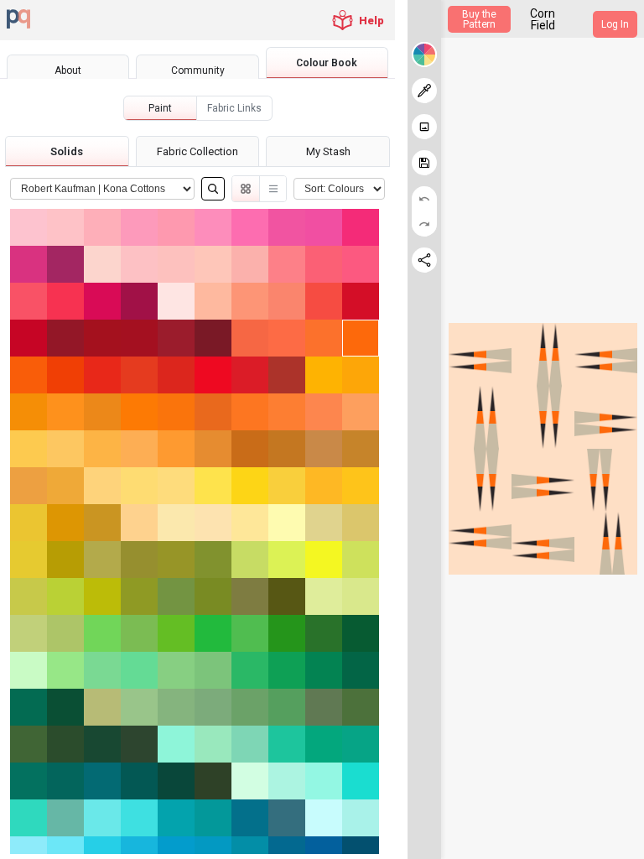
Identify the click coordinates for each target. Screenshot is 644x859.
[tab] (68, 70)
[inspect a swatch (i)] (424, 90)
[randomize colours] (424, 54)
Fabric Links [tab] (234, 108)
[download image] (424, 126)
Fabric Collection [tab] (197, 151)
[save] (424, 162)
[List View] (272, 188)
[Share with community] (424, 260)
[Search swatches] (213, 188)
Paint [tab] (160, 108)
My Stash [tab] (328, 151)
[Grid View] (245, 188)
